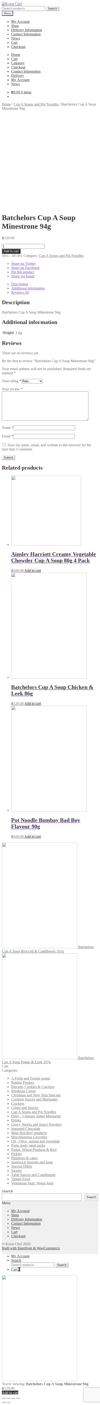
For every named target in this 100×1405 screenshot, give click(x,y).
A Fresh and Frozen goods (30, 1078)
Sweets (16, 1171)
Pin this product (22, 272)
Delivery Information (26, 30)
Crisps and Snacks (24, 1108)
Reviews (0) (20, 292)
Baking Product (22, 1082)
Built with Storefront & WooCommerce (31, 1248)
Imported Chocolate (25, 1129)
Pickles (16, 1154)
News (15, 38)
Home (15, 55)
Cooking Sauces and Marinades (34, 1099)
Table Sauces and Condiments (33, 1175)
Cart (14, 42)
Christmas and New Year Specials (36, 1095)
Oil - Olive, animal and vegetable (35, 1141)
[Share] (8, 1398)
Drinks (16, 1120)
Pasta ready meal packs (28, 1145)
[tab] (54, 284)
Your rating (11, 381)
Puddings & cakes (24, 1158)
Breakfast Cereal (23, 1091)
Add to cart (11, 251)
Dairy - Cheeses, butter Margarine (36, 1116)
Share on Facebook (25, 268)
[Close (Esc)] (4, 1398)
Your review (12, 389)
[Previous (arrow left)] (4, 1402)
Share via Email (22, 276)
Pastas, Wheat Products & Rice (34, 1150)
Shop (15, 26)
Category (18, 63)
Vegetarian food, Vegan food (32, 1183)
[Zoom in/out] (18, 1398)
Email (7, 436)
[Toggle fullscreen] (13, 1398)
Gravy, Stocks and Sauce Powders (36, 1124)
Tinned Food (20, 1179)
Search (52, 8)
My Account (20, 22)
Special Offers (21, 1166)
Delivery (17, 76)
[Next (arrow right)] (8, 1402)
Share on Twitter (23, 264)
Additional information (28, 288)
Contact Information (26, 34)
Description (19, 284)
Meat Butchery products (29, 1133)
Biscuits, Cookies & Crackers (32, 1087)
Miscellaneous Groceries (29, 1137)
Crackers (17, 1103)
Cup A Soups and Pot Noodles (36, 104)
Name (7, 428)
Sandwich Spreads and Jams (32, 1162)
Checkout (18, 47)
